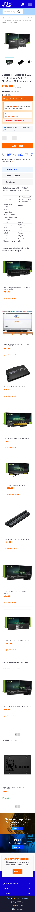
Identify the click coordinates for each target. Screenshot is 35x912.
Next (19, 734)
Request (17, 871)
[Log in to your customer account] (16, 5)
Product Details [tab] (13, 176)
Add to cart (17, 146)
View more (17, 828)
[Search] (19, 11)
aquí (12, 161)
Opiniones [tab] (10, 182)
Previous (16, 734)
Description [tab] (11, 169)
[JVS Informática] (6, 5)
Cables (18, 668)
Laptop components (8, 668)
